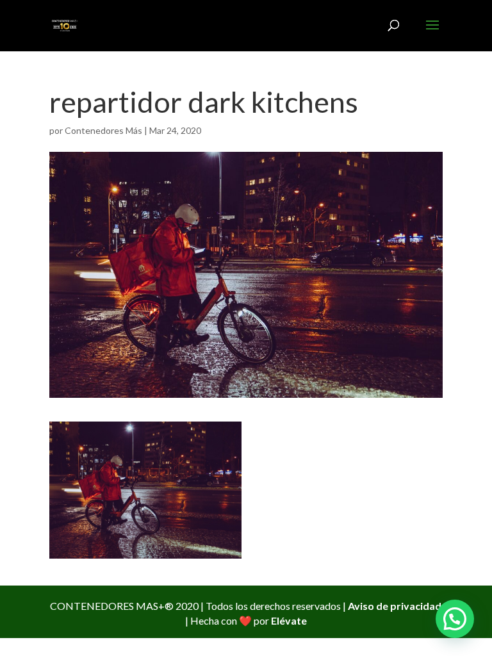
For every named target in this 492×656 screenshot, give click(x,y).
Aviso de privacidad (394, 606)
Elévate (289, 620)
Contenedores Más (103, 130)
